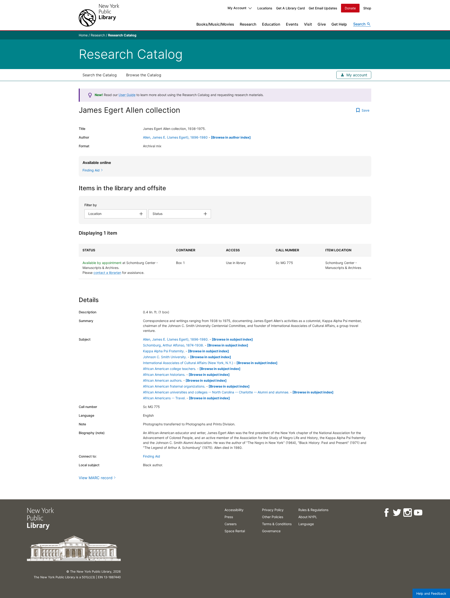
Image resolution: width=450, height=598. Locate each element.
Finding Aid (151, 456)
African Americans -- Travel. (164, 398)
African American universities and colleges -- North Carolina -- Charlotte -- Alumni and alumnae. (216, 392)
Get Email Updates (323, 8)
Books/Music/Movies (215, 24)
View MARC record (95, 477)
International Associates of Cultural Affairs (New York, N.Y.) (188, 363)
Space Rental (235, 531)
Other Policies (272, 517)
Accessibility (234, 510)
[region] (225, 261)
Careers (230, 524)
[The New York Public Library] (99, 15)
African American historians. (164, 375)
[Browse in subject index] (232, 339)
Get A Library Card (290, 8)
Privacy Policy (273, 510)
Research (248, 24)
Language (306, 524)
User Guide (127, 95)
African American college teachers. (169, 369)
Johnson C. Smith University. (165, 357)
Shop (367, 8)
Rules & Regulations (313, 510)
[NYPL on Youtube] (417, 512)
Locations (264, 8)
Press (229, 517)
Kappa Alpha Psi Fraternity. (164, 351)
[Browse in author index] (231, 137)
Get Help (339, 24)
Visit (308, 24)
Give (322, 24)
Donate (350, 8)
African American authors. (162, 380)
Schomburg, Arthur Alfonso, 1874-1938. (173, 345)
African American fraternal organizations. (174, 386)
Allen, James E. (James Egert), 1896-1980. (176, 339)
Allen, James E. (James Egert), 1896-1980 (175, 137)
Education (271, 24)
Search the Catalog (99, 75)
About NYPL (307, 517)
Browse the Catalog (143, 75)
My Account (237, 8)
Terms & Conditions (277, 524)
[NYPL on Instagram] (407, 512)
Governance (271, 531)
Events (292, 24)
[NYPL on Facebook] (386, 512)
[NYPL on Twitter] (396, 512)
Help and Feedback (431, 593)
